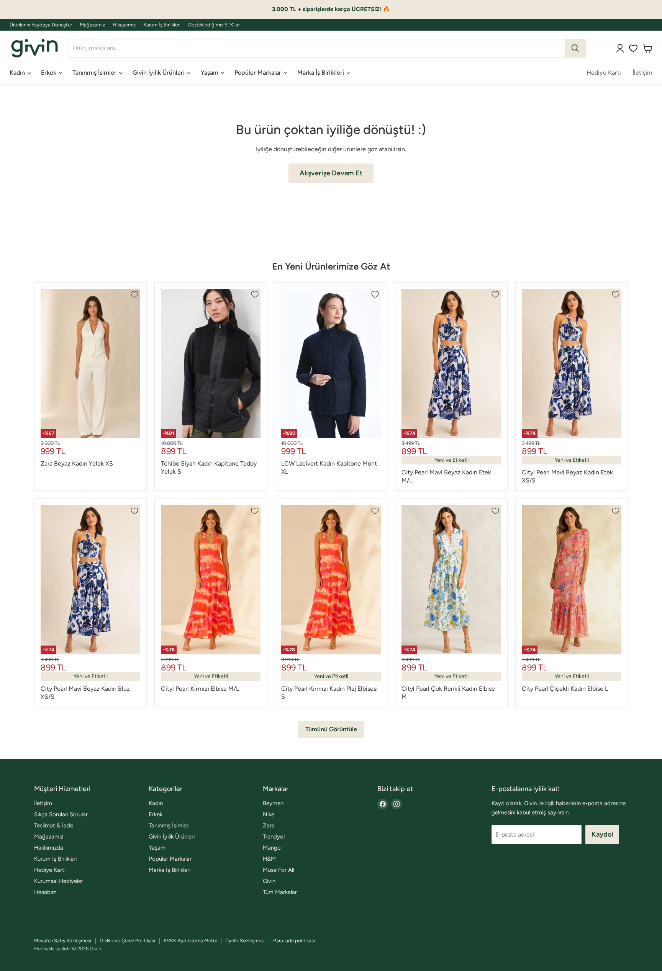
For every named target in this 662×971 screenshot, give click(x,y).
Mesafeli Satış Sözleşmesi (62, 940)
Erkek (49, 72)
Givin (269, 881)
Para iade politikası (294, 940)
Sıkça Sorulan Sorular (61, 814)
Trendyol (274, 836)
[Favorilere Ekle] (134, 294)
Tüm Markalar (280, 892)
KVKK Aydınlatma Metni (190, 940)
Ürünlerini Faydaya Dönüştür (41, 25)
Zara (269, 825)
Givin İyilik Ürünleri (159, 72)
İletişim (642, 72)
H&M (269, 858)
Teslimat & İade (53, 825)
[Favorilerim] (633, 48)
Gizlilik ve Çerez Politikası (127, 940)
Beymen (273, 803)
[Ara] (575, 48)
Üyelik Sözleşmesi (245, 940)
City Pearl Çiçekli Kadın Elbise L (565, 688)
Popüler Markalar (258, 72)
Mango (272, 847)
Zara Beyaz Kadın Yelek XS (77, 463)
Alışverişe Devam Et (331, 173)
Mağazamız (92, 25)
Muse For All (278, 869)
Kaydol (602, 834)
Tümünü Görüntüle (331, 729)
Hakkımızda (48, 847)
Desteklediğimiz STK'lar (214, 25)
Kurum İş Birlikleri (161, 25)
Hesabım (45, 892)
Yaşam (210, 72)
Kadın (18, 72)
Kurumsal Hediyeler (58, 881)
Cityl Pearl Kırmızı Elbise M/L (200, 688)
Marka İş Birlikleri (321, 72)
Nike (268, 814)
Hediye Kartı (604, 72)
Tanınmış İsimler (95, 72)
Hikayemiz (124, 25)
